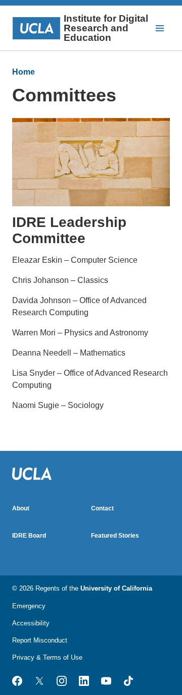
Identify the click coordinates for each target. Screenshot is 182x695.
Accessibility (31, 623)
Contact (102, 508)
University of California (116, 588)
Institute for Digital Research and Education (106, 28)
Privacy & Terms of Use (47, 657)
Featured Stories (115, 535)
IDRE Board (29, 535)
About (20, 508)
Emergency (29, 606)
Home (23, 72)
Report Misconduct (39, 640)
